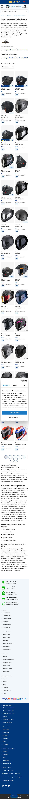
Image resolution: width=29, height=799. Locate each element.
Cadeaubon (6, 760)
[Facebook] (9, 786)
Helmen (5, 610)
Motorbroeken (7, 637)
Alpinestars (6, 678)
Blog (4, 757)
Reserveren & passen (9, 707)
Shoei (4, 693)
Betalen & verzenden (8, 713)
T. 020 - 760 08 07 (8, 770)
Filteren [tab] (14, 796)
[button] (25, 2)
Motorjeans (6, 640)
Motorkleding (7, 632)
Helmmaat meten (7, 722)
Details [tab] (15, 385)
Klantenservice (7, 705)
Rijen (4, 741)
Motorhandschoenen (8, 643)
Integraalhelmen (7, 624)
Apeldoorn (6, 732)
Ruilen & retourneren (8, 710)
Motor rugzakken (7, 668)
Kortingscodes (7, 763)
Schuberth (5, 687)
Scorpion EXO (7, 690)
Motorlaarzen (6, 646)
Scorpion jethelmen (9, 50)
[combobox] (14, 11)
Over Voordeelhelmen (9, 748)
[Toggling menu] (2, 6)
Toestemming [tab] (6, 385)
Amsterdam (6, 729)
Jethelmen (6, 621)
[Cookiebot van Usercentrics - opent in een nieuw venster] (20, 381)
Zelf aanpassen (13, 417)
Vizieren (5, 656)
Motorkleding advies (8, 719)
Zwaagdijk (5, 744)
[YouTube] (6, 786)
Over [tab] (24, 385)
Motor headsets (7, 662)
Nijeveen (5, 738)
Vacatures (5, 754)
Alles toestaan (14, 412)
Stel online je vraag (8, 780)
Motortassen (6, 665)
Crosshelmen (6, 627)
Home (2, 15)
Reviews (5, 751)
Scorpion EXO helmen (19, 15)
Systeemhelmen (7, 618)
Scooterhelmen (7, 615)
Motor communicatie (8, 659)
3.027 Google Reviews (16, 2)
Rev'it (4, 684)
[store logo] (13, 6)
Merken (9, 15)
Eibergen (5, 735)
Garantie (5, 716)
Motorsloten (6, 671)
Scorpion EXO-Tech (9, 58)
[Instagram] (3, 786)
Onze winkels (6, 727)
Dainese (5, 681)
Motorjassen (6, 634)
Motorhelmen (6, 612)
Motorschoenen (7, 649)
